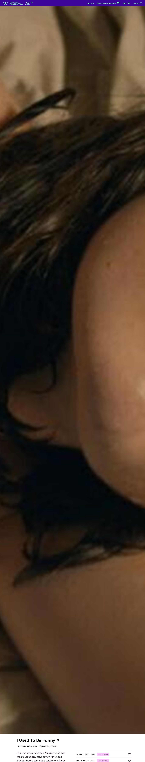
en (92, 3)
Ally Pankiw (52, 746)
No (88, 3)
